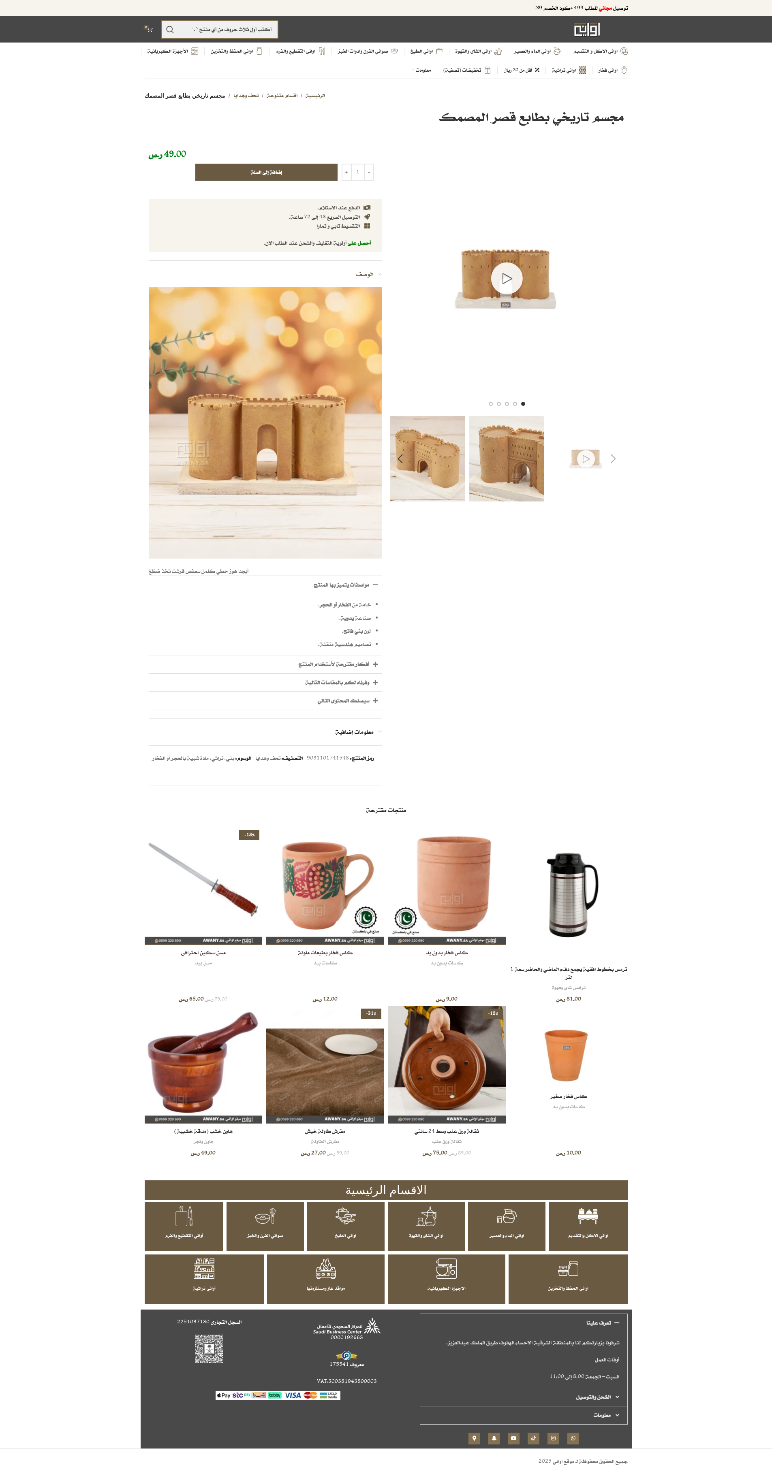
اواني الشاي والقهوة (426, 1235)
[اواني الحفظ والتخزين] (568, 1269)
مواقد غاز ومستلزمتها (326, 1288)
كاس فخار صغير (568, 1096)
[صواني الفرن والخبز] (265, 1216)
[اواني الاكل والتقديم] (588, 1216)
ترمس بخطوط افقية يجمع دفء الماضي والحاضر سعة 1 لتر (568, 973)
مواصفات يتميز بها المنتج (341, 584)
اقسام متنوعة (282, 95)
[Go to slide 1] (523, 404)
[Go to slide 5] (491, 404)
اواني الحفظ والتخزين (568, 1288)
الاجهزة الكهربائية (447, 1288)
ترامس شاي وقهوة (569, 987)
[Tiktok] (533, 1438)
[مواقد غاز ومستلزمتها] (326, 1269)
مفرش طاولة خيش (325, 1131)
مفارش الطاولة (325, 1141)
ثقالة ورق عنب (447, 1141)
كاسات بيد (325, 962)
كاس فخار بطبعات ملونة (325, 952)
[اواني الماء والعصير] (507, 1216)
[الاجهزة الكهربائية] (446, 1269)
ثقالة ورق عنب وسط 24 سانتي (447, 1131)
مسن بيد (203, 962)
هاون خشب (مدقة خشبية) (203, 1131)
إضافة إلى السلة (266, 172)
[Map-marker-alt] (474, 1438)
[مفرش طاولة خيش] (325, 1065)
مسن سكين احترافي (203, 952)
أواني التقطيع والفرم (184, 1235)
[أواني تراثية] (204, 1269)
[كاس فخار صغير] (569, 1047)
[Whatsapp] (573, 1438)
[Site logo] (587, 29)
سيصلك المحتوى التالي (343, 700)
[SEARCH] (170, 29)
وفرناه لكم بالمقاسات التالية (337, 682)
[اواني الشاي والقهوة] (426, 1216)
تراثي (217, 758)
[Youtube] (514, 1438)
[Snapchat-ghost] (494, 1438)
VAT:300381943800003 (347, 1381)
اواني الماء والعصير (507, 1235)
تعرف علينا (598, 1322)
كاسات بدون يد (446, 962)
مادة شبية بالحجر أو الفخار (180, 758)
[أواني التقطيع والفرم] (184, 1216)
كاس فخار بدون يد (447, 952)
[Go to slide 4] (499, 404)
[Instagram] (553, 1438)
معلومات (602, 1415)
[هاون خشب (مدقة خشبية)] (204, 1065)
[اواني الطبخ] (346, 1216)
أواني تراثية (204, 1288)
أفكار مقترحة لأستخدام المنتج (334, 664)
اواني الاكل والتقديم (588, 1235)
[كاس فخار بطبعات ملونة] (325, 886)
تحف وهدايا (246, 95)
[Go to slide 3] (507, 404)
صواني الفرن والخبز (265, 1235)
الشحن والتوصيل (593, 1397)
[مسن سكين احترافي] (204, 886)
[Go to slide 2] (515, 404)
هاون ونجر (203, 1141)
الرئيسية (315, 95)
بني (230, 758)
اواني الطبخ (345, 1235)
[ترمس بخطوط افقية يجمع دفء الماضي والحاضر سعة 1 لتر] (569, 894)
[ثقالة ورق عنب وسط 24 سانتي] (447, 1065)
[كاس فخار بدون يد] (447, 886)
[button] (613, 459)
